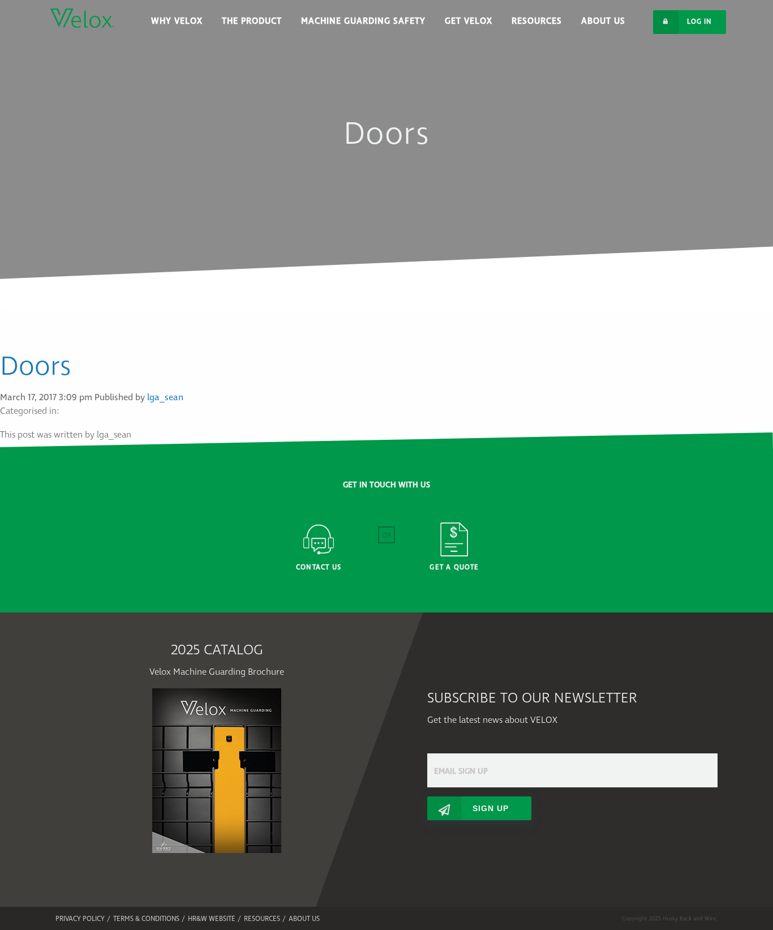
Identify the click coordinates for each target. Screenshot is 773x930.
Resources (537, 21)
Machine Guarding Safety (363, 21)
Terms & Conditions (146, 919)
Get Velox (468, 21)
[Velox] (82, 13)
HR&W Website (211, 919)
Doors (35, 366)
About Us (603, 21)
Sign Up (491, 808)
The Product (252, 21)
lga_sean (165, 397)
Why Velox (177, 21)
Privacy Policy (80, 919)
